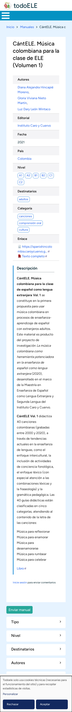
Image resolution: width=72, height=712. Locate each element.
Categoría (25, 208)
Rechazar (13, 704)
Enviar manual (19, 610)
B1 (35, 175)
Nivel (21, 167)
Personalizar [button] (10, 694)
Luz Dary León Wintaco (34, 109)
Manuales (27, 27)
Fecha (22, 134)
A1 (20, 175)
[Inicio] (7, 6)
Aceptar (45, 704)
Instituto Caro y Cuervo (34, 125)
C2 (21, 182)
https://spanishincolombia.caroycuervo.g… (35, 249)
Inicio (10, 27)
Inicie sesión (20, 582)
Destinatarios (27, 191)
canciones (25, 216)
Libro (20, 568)
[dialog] (36, 694)
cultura (23, 229)
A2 (28, 175)
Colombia (24, 159)
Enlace (22, 239)
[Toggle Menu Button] (5, 15)
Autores (23, 79)
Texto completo (33, 256)
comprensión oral (30, 223)
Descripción (27, 268)
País (20, 151)
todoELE (26, 5)
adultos (23, 199)
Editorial (23, 118)
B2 (43, 175)
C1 (50, 175)
